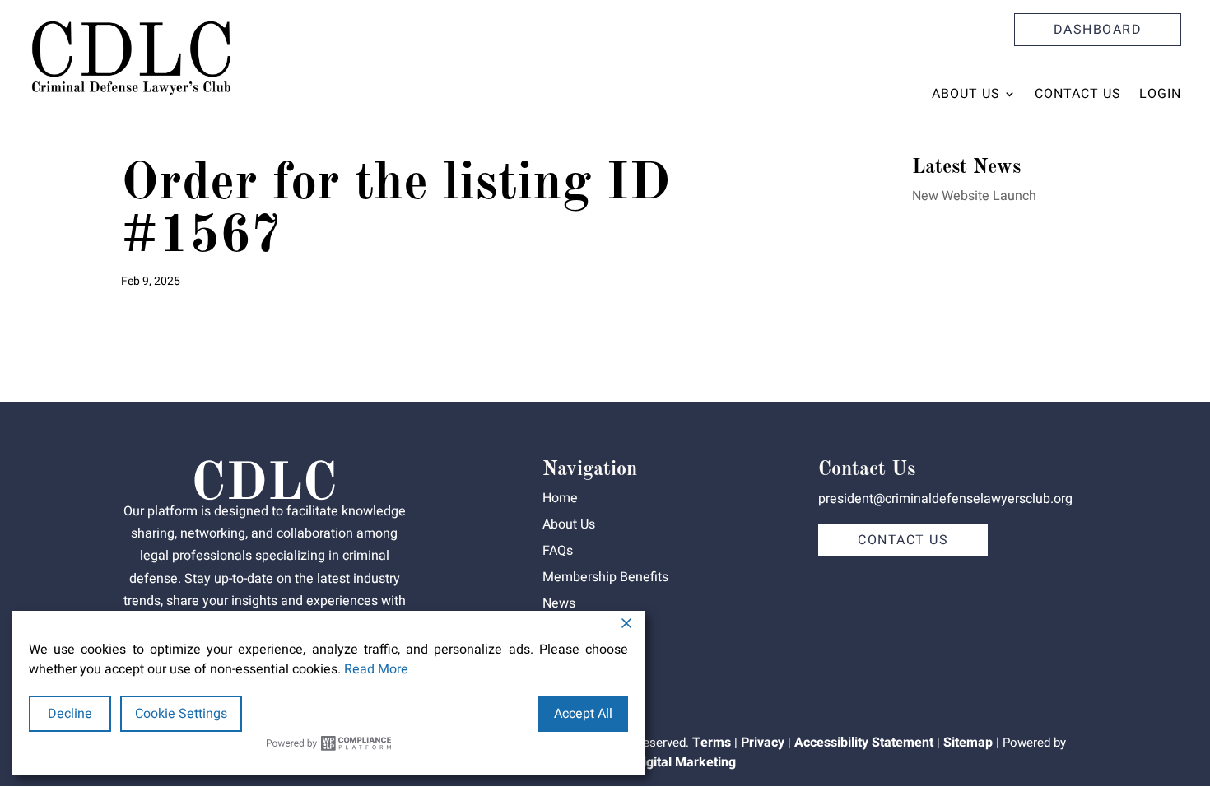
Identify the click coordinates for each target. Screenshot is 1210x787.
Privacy (762, 742)
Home (560, 498)
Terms (711, 742)
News (558, 603)
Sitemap (968, 742)
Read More (376, 669)
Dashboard (1098, 30)
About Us (966, 94)
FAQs (557, 551)
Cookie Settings (181, 714)
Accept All (583, 714)
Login (1160, 94)
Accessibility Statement (863, 742)
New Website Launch (974, 196)
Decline (70, 714)
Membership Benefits (605, 577)
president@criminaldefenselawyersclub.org (945, 499)
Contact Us (1078, 94)
